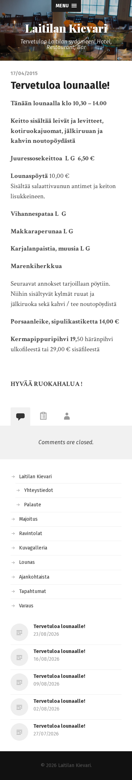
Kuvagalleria (33, 548)
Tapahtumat (32, 591)
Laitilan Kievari (66, 28)
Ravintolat (30, 533)
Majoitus (28, 519)
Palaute (32, 505)
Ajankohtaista (34, 577)
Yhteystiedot (38, 490)
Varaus (26, 606)
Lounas (27, 562)
